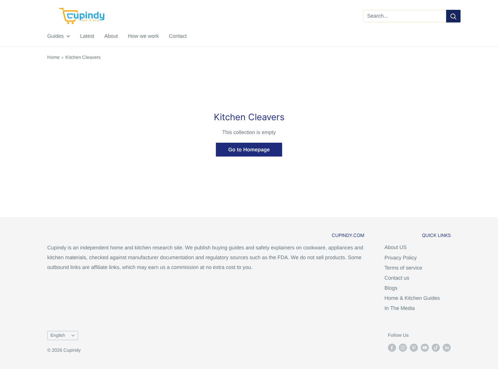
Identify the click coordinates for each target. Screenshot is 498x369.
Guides (55, 36)
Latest (87, 36)
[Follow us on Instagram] (403, 347)
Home (53, 57)
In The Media (399, 308)
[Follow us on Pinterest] (414, 347)
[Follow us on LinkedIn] (447, 347)
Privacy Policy (400, 258)
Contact (178, 36)
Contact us (396, 278)
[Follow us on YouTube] (425, 347)
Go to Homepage (249, 150)
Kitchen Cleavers (83, 57)
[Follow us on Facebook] (392, 347)
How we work (143, 36)
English (57, 335)
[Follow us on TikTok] (436, 347)
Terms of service (403, 268)
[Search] (453, 16)
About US (395, 247)
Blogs (390, 288)
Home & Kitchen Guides (412, 298)
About (111, 36)
